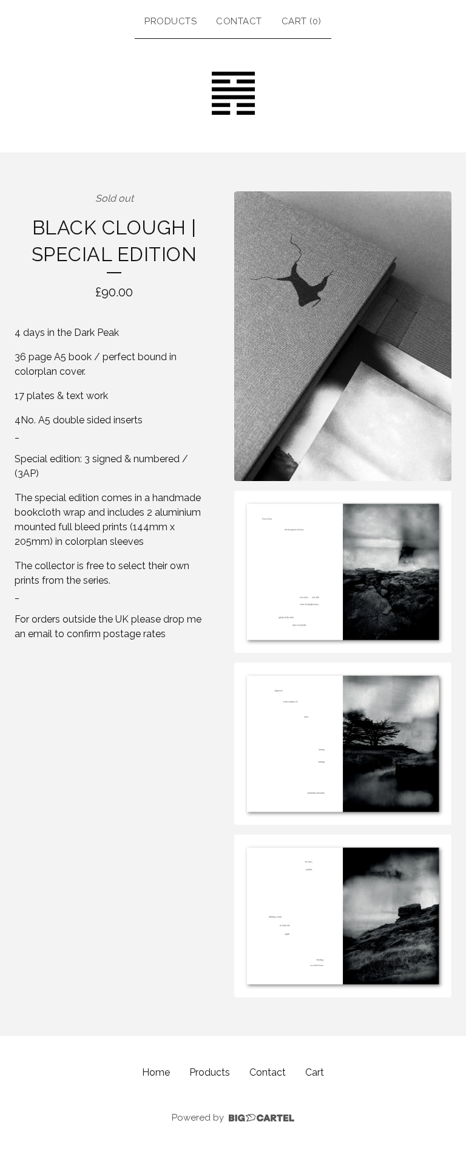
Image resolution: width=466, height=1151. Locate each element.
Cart (314, 1072)
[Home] (233, 93)
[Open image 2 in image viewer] (342, 572)
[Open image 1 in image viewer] (342, 336)
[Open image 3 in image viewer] (342, 744)
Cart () (302, 21)
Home (156, 1072)
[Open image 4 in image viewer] (342, 916)
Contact (239, 21)
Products (170, 21)
